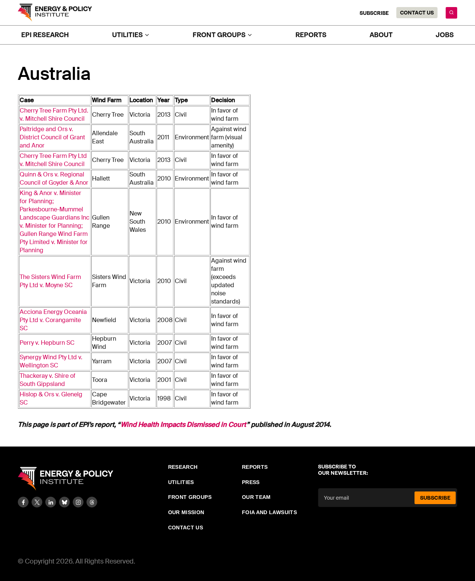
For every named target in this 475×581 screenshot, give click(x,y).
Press (251, 482)
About (381, 35)
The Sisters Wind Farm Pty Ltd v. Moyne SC (50, 281)
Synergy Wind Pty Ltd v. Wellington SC (51, 361)
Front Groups (190, 497)
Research (183, 467)
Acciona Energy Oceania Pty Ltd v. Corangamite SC (53, 320)
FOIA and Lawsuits (269, 512)
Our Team (256, 497)
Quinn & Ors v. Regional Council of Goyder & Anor (54, 178)
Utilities (181, 482)
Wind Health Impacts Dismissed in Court (183, 424)
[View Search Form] (451, 13)
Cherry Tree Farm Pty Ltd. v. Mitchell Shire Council (54, 115)
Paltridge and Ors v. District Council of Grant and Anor (52, 137)
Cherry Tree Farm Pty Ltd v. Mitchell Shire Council (53, 160)
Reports (311, 35)
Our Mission (186, 512)
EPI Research (45, 35)
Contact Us (417, 13)
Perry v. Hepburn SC (47, 343)
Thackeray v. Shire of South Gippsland (47, 380)
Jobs (445, 35)
